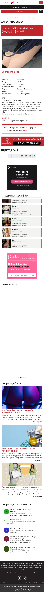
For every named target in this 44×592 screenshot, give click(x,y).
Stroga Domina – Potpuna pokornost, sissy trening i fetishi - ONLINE (25, 345)
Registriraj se (26, 7)
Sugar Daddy (30, 563)
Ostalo (22, 569)
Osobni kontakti (15, 374)
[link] (22, 266)
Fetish (12, 320)
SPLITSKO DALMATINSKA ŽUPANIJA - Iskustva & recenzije (23, 548)
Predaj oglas (20, 11)
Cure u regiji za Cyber (17, 528)
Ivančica (15, 227)
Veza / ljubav (33, 565)
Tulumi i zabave (28, 568)
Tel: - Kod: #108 (19, 233)
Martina (14, 216)
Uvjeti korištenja (9, 573)
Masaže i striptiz (22, 565)
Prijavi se (16, 7)
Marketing (37, 573)
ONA (22, 374)
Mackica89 (20, 80)
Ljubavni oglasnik (6, 18)
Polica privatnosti (27, 573)
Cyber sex (14, 302)
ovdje (25, 130)
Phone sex (12, 568)
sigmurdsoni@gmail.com (24, 114)
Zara (13, 238)
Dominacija (18, 320)
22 (30, 156)
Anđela (14, 248)
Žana (14, 204)
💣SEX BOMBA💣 (21, 361)
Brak (40, 565)
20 (22, 156)
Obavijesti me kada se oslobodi (24, 212)
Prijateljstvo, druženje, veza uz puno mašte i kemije (27, 308)
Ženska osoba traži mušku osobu (27, 302)
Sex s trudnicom (15, 520)
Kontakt (18, 573)
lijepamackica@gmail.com (19, 121)
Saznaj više (26, 589)
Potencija (12, 565)
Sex (13, 18)
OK (17, 589)
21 (26, 156)
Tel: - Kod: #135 (19, 209)
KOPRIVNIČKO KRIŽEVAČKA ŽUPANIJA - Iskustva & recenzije (23, 538)
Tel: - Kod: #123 (19, 243)
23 (34, 156)
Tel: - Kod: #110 (19, 222)
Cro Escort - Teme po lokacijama (21, 515)
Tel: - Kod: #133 (19, 199)
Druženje (21, 563)
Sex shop (38, 568)
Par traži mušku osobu (21, 18)
